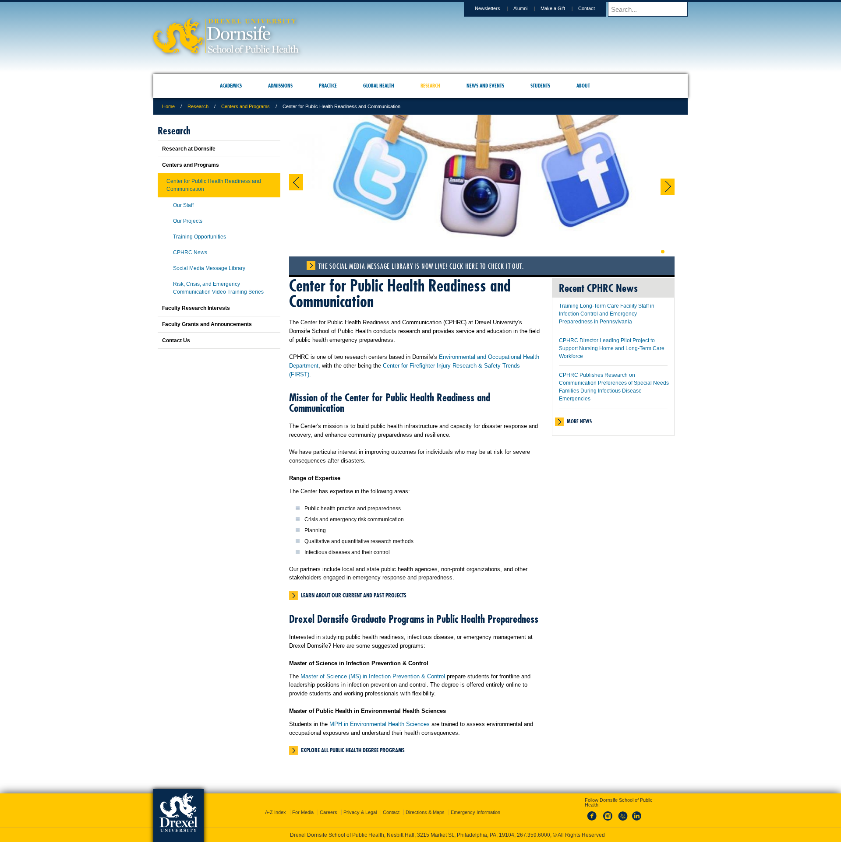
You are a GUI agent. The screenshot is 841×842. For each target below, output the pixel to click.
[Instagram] (608, 813)
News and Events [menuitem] (485, 85)
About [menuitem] (583, 85)
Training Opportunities (199, 237)
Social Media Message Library (209, 268)
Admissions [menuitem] (280, 85)
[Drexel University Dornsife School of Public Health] (226, 51)
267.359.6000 (420, 835)
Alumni (520, 8)
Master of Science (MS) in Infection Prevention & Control (372, 676)
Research (197, 106)
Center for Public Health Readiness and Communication (213, 185)
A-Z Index (275, 804)
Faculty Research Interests (196, 308)
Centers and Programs (245, 106)
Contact (586, 8)
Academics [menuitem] (231, 85)
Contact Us (176, 340)
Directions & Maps (425, 804)
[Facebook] (593, 813)
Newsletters (487, 8)
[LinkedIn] (636, 813)
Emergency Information (475, 804)
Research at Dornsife (189, 149)
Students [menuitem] (540, 85)
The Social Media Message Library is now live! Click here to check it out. (420, 266)
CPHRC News (190, 252)
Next (668, 187)
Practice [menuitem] (328, 85)
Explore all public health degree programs (353, 750)
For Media (303, 804)
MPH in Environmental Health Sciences (379, 724)
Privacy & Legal (360, 804)
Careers (328, 804)
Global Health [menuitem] (378, 85)
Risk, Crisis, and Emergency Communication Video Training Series (218, 288)
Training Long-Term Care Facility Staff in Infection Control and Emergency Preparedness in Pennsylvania (606, 314)
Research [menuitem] (430, 85)
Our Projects (187, 221)
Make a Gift (553, 8)
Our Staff (183, 205)
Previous (296, 182)
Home (168, 106)
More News (579, 421)
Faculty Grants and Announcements (207, 324)
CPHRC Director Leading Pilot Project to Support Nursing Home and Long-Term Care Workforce (611, 348)
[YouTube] (622, 813)
